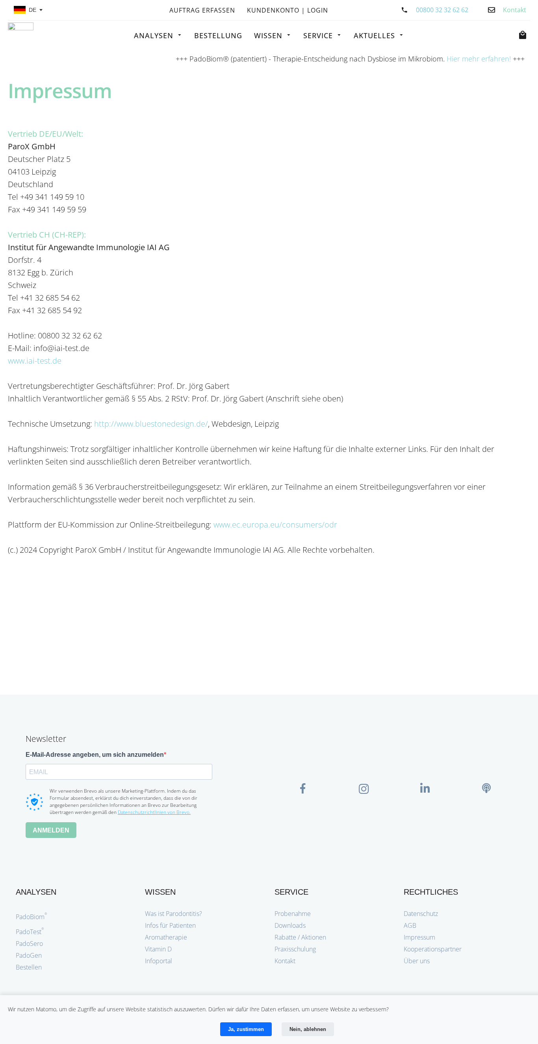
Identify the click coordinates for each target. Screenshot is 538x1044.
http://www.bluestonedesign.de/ (151, 423)
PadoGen (29, 955)
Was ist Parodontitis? (173, 913)
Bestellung (218, 35)
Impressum (419, 937)
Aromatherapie (166, 937)
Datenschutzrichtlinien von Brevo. (154, 812)
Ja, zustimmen (246, 1029)
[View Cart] (524, 35)
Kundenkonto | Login (287, 11)
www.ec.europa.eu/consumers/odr (275, 524)
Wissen (268, 35)
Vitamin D (158, 949)
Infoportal (158, 961)
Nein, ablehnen (307, 1029)
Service (318, 35)
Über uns (417, 961)
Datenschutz (421, 913)
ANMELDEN (51, 830)
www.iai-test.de (34, 360)
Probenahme (293, 913)
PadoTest (30, 931)
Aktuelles (374, 35)
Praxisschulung (295, 949)
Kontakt (285, 961)
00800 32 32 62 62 (442, 10)
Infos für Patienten (170, 925)
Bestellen (29, 967)
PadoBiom (31, 916)
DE (32, 10)
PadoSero (29, 943)
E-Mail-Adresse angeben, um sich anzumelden (95, 754)
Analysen (153, 35)
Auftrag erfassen (202, 11)
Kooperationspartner (433, 949)
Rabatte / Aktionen (300, 937)
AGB (410, 925)
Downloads (290, 925)
